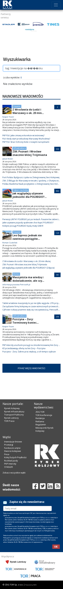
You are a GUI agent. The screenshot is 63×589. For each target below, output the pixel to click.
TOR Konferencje (44, 415)
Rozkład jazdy (11, 460)
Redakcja (40, 418)
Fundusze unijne (12, 447)
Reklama (40, 421)
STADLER (8, 466)
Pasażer (17, 106)
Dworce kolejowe (12, 451)
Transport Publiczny (14, 414)
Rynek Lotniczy (11, 417)
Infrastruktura (19, 148)
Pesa (6, 454)
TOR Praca (9, 420)
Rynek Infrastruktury (14, 411)
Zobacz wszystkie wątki (14, 472)
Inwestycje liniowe (13, 441)
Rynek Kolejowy (12, 408)
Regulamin (41, 424)
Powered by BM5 (31, 585)
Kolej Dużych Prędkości (15, 457)
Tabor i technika (20, 190)
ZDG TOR (40, 411)
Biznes (16, 274)
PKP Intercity (10, 463)
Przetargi (8, 444)
